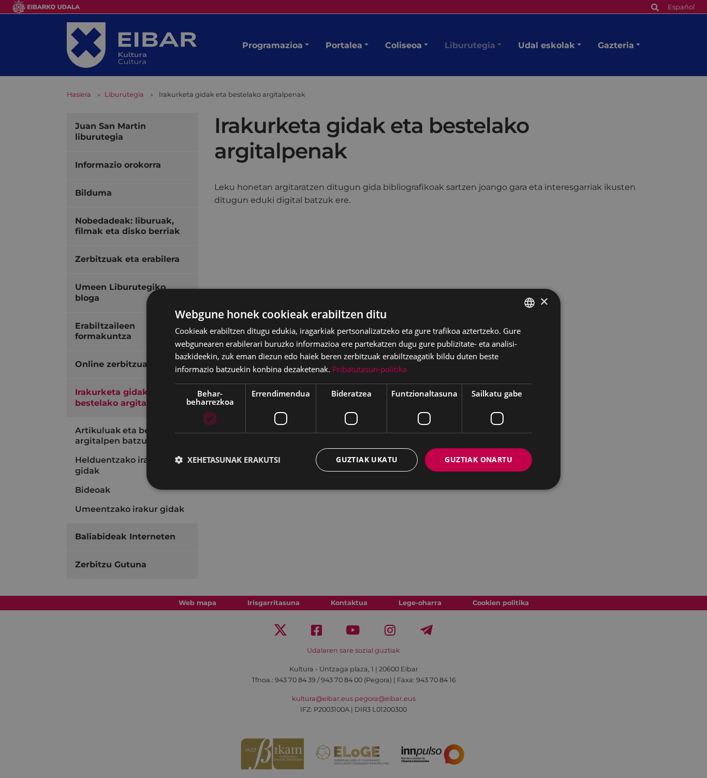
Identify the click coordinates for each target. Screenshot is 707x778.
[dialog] (353, 388)
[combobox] (529, 302)
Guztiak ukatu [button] (366, 459)
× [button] (544, 302)
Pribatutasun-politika (369, 369)
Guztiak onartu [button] (478, 459)
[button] (228, 459)
